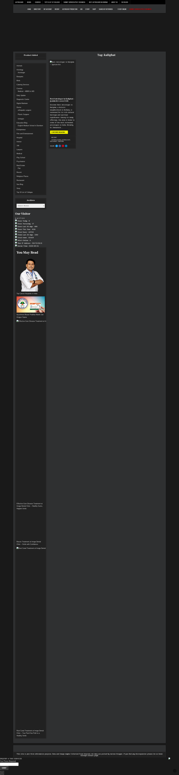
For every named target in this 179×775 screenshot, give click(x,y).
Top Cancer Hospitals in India (27, 293)
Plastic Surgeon (23, 114)
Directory (37, 9)
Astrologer (19, 2)
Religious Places (22, 176)
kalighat (53, 141)
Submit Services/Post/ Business (74, 2)
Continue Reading (59, 132)
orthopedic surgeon (24, 110)
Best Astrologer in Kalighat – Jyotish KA (62, 100)
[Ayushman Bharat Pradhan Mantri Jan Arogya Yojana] (31, 304)
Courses (38, 2)
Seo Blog (20, 184)
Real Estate (21, 165)
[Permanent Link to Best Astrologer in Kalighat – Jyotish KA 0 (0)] (62, 78)
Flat (19, 168)
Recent (57, 9)
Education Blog (22, 123)
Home (29, 9)
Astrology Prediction (69, 9)
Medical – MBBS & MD (26, 91)
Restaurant (20, 180)
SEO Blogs (124, 2)
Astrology (65, 140)
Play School (21, 157)
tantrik (61, 141)
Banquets (20, 76)
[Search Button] (163, 2)
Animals (19, 66)
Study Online (122, 9)
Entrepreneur (21, 130)
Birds (18, 80)
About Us (114, 2)
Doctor (19, 107)
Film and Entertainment (25, 134)
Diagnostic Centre (23, 99)
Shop (94, 9)
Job (81, 9)
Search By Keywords (106, 9)
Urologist (21, 119)
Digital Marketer (22, 103)
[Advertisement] (89, 31)
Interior (19, 142)
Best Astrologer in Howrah (98, 2)
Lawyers (19, 149)
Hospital (19, 138)
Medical (19, 153)
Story (87, 9)
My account (48, 9)
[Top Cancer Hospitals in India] (31, 274)
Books (29, 2)
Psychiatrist (21, 161)
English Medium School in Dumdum (30, 125)
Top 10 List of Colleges (52, 2)
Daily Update (21, 95)
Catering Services (23, 85)
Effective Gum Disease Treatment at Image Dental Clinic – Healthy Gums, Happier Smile (30, 506)
